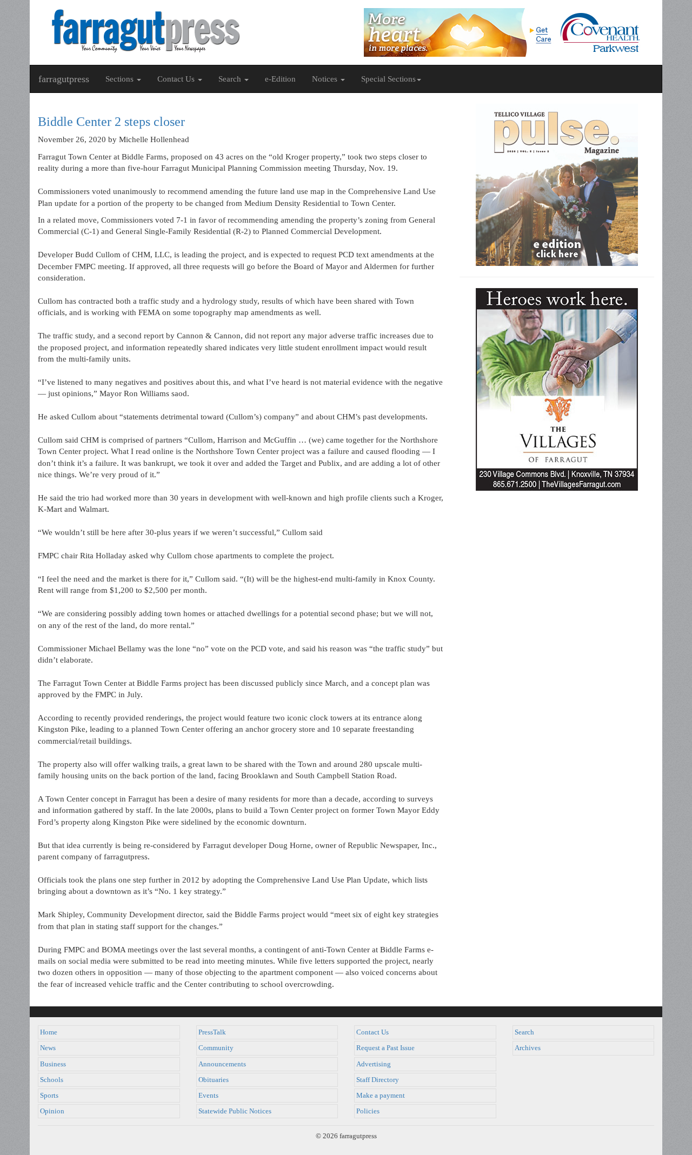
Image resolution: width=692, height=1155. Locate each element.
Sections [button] (120, 79)
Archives (528, 1048)
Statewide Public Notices (234, 1111)
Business (53, 1064)
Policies (368, 1111)
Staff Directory (377, 1080)
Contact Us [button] (177, 79)
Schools (51, 1080)
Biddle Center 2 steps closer (111, 122)
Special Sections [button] (388, 79)
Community (216, 1048)
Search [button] (230, 79)
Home (48, 1032)
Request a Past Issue (385, 1048)
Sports (49, 1095)
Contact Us (372, 1032)
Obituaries (213, 1080)
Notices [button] (326, 79)
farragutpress (63, 79)
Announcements (222, 1064)
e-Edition (280, 79)
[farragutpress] (188, 31)
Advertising (373, 1064)
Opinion (52, 1111)
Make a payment (380, 1095)
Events (208, 1095)
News (48, 1048)
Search (524, 1032)
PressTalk (212, 1032)
